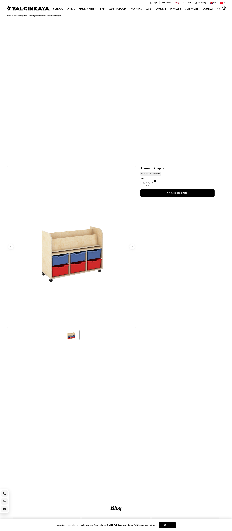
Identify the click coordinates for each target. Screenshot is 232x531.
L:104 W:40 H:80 (148, 183)
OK (165, 525)
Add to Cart (178, 193)
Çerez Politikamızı (136, 525)
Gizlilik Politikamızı (116, 525)
